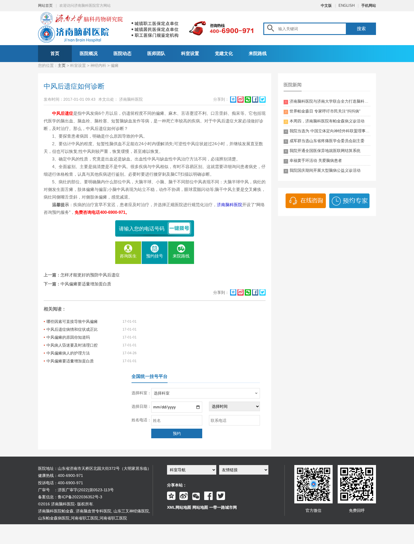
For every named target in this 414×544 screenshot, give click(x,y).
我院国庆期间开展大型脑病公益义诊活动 (322, 170)
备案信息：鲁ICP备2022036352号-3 (70, 497)
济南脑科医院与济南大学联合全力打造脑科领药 (327, 101)
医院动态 (122, 53)
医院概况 (89, 53)
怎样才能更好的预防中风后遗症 (90, 274)
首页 (54, 53)
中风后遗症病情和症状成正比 (72, 329)
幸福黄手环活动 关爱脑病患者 (313, 160)
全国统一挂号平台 (150, 376)
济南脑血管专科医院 (93, 511)
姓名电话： (141, 420)
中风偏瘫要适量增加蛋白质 (86, 283)
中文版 (326, 5)
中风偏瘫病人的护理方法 (68, 353)
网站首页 (45, 5)
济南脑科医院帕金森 (56, 511)
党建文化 (224, 53)
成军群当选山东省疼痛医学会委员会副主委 (324, 140)
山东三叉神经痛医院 (131, 511)
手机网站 (368, 5)
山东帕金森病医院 (54, 518)
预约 (177, 433)
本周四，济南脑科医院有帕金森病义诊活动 (324, 121)
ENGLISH (347, 5)
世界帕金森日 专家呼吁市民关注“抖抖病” (322, 111)
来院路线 (258, 53)
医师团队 (156, 53)
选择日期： (141, 406)
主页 (62, 65)
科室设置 (190, 53)
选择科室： (141, 393)
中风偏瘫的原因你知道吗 (68, 337)
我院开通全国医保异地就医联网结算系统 (322, 150)
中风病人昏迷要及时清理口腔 (72, 345)
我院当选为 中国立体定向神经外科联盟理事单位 (327, 131)
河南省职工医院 (84, 518)
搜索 (361, 28)
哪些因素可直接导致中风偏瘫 (72, 321)
